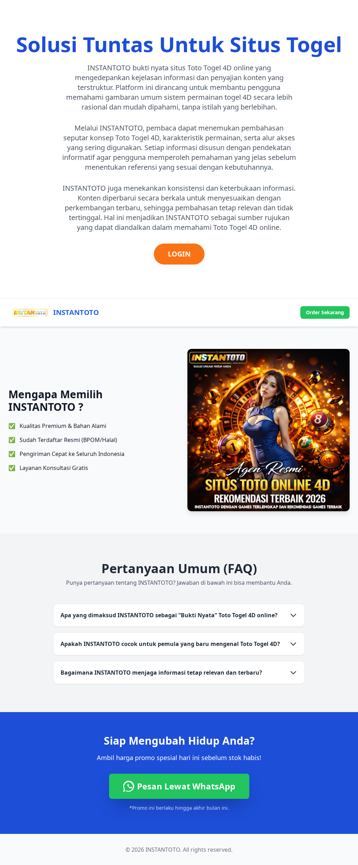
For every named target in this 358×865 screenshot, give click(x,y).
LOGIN (179, 254)
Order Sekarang (325, 312)
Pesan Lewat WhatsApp (186, 786)
